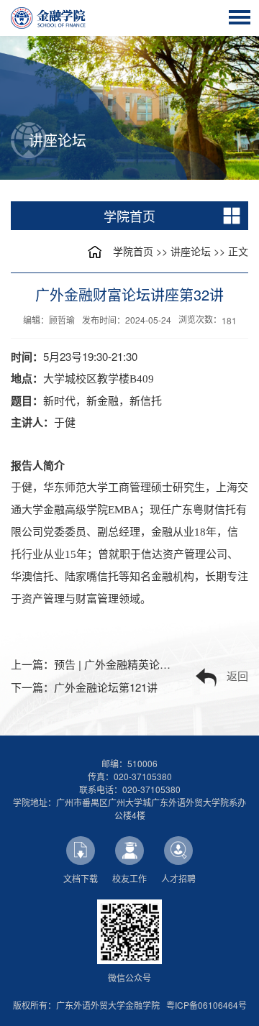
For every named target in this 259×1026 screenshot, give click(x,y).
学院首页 (133, 251)
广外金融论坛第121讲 (106, 687)
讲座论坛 (191, 251)
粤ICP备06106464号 (206, 1005)
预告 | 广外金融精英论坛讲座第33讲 (139, 664)
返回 (237, 675)
